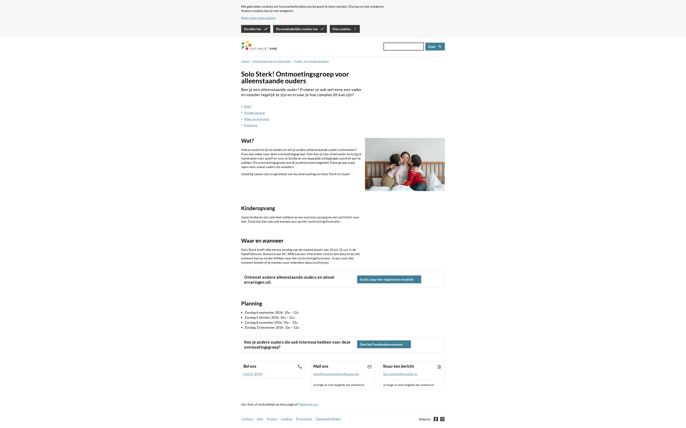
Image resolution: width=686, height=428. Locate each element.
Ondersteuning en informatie (271, 61)
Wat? (248, 106)
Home (245, 61)
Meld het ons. (309, 404)
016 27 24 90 (252, 374)
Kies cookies (342, 29)
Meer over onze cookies (258, 18)
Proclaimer (304, 419)
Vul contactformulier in (400, 374)
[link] (384, 344)
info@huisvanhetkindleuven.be (336, 374)
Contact (247, 419)
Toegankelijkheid (327, 419)
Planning (250, 125)
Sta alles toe (253, 29)
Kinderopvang (254, 113)
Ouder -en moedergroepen (311, 61)
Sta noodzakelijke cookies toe (297, 29)
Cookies (287, 419)
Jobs (259, 419)
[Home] (259, 46)
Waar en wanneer (257, 119)
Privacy (272, 419)
